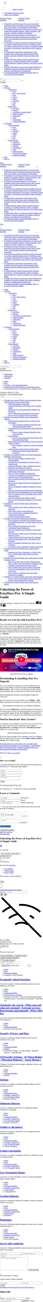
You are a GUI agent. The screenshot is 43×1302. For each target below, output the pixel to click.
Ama (14, 95)
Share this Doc (5, 834)
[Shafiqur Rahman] (37, 603)
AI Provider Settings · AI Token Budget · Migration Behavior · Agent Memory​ (21, 1058)
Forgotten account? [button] (6, 1287)
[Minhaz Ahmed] (40, 603)
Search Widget (13, 436)
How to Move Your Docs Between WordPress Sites (25, 564)
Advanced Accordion (20, 153)
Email (28, 1298)
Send (2, 781)
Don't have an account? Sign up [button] (23, 1287)
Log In (3, 1285)
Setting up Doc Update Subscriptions (20, 477)
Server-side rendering (11, 1243)
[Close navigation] (1, 228)
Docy (14, 91)
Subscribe (25, 1301)
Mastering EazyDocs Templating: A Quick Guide (24, 552)
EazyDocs (16, 108)
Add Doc (9, 832)
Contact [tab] (19, 890)
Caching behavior (9, 1196)
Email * (23, 800)
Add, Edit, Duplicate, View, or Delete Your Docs (24, 466)
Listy (14, 103)
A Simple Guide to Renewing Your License (22, 565)
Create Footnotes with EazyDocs (19, 517)
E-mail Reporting (37, 577)
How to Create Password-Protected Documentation (25, 490)
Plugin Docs (12, 310)
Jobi (14, 105)
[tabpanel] (21, 930)
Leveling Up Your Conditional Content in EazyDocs (25, 547)
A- (1, 858)
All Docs (7, 291)
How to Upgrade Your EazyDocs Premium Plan (24, 562)
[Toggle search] (4, 163)
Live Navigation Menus (12, 1172)
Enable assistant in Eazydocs (10, 958)
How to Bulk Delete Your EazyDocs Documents (24, 567)
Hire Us (6, 159)
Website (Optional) (27, 803)
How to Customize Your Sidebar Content (21, 498)
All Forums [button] (8, 123)
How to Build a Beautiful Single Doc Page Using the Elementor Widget (27, 425)
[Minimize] (5, 894)
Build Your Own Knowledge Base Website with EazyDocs (20, 747)
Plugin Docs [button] (12, 106)
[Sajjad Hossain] (4, 606)
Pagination (6, 1219)
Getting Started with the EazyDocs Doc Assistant (24, 537)
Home (6, 86)
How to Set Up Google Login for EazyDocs (23, 415)
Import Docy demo (21, 956)
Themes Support (13, 329)
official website (36, 628)
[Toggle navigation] (1, 78)
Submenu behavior (10, 1103)
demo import (8, 374)
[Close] (1, 1274)
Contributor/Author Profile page (18, 528)
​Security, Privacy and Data (14, 1033)
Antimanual (16, 116)
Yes (17, 785)
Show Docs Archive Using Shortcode (20, 511)
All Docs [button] (7, 88)
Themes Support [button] (13, 125)
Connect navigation (10, 1150)
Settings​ (4, 1079)
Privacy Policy (9, 872)
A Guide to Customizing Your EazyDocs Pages (23, 475)
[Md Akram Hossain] (1, 606)
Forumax (15, 110)
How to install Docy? (7, 956)
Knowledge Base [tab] (11, 890)
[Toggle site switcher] (37, 232)
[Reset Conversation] (1, 894)
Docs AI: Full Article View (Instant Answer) (25, 520)
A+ (8, 858)
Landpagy (16, 101)
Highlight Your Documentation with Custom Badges (25, 492)
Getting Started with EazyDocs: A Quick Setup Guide (22, 401)
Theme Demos (9, 871)
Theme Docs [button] (12, 90)
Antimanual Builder (19, 121)
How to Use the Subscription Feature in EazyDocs (25, 579)
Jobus (14, 118)
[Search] (22, 80)
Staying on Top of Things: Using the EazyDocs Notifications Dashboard (24, 471)
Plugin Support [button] (13, 140)
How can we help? (14, 753)
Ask (1, 163)
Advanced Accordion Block (22, 112)
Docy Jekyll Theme (19, 93)
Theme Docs (12, 293)
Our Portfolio (8, 869)
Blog (5, 157)
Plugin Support (13, 344)
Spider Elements (18, 114)
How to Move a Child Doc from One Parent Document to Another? (22, 574)
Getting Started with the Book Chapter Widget (23, 449)
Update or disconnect (11, 1127)
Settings (33, 518)
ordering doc (8, 376)
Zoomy (15, 97)
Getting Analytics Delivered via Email (20, 580)
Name (2, 1298)
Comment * (24, 822)
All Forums (8, 327)
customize (7, 378)
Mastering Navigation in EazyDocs (20, 468)
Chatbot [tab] (2, 890)
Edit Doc (3, 832)
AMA (14, 135)
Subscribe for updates (7, 830)
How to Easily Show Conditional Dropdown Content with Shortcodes (23, 514)
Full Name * (25, 798)
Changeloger (17, 120)
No (20, 785)
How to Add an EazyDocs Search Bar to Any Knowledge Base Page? (28, 439)
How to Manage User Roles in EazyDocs (22, 526)
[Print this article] (1, 860)
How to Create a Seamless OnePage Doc (21, 473)
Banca (15, 99)
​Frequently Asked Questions (15, 979)
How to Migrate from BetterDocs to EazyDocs (23, 413)
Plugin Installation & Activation (18, 404)
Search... (3, 892)
